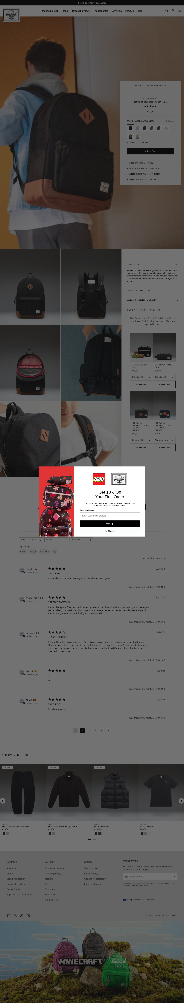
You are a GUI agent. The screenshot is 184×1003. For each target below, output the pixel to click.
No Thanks (109, 531)
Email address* (87, 510)
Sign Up (109, 524)
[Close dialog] (141, 470)
